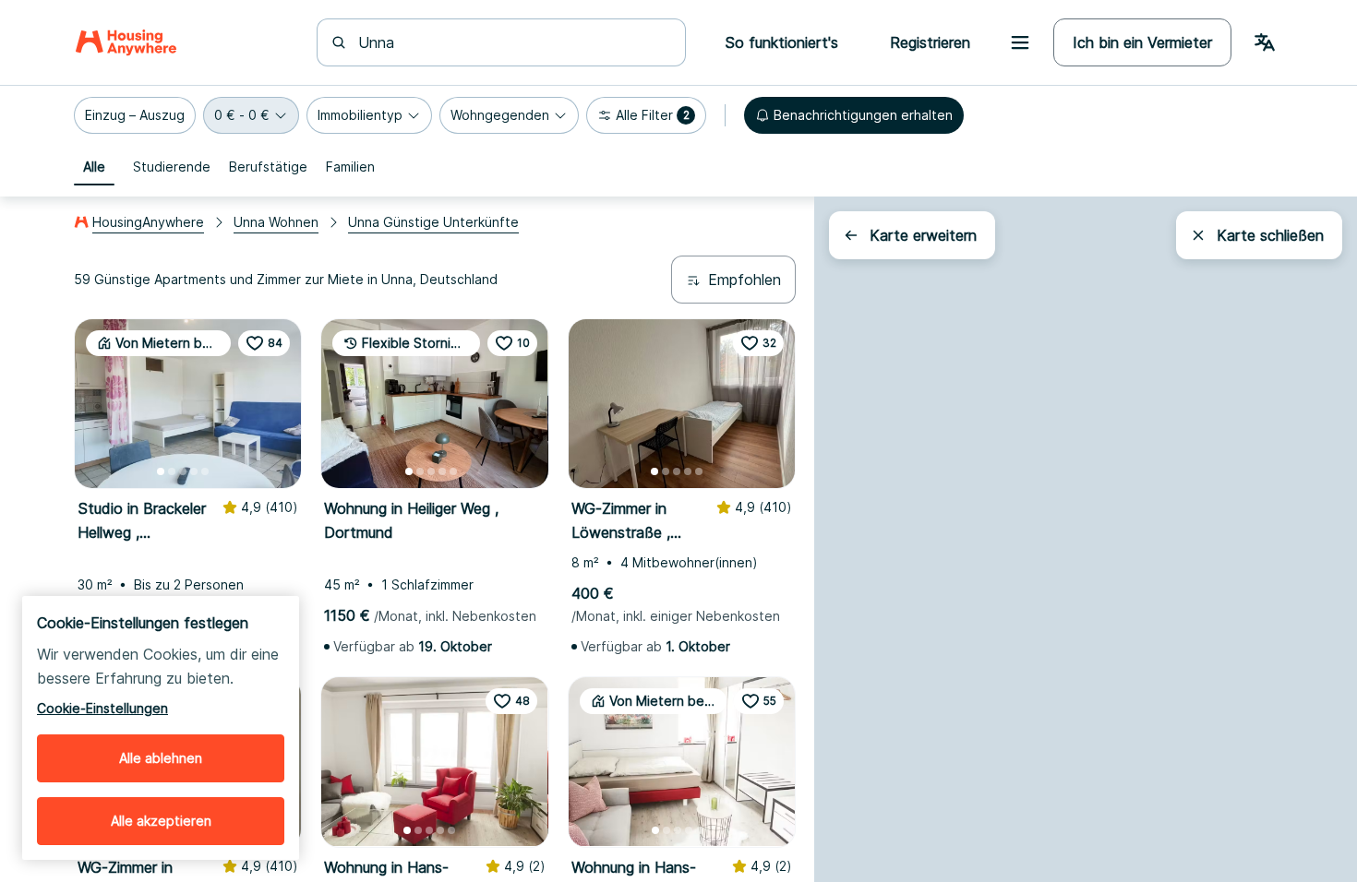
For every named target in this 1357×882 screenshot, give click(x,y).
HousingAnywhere (148, 222)
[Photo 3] (182, 471)
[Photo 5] (204, 471)
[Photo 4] (193, 471)
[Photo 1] (160, 471)
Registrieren (930, 42)
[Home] (126, 42)
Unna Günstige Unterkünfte (433, 222)
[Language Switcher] (1264, 42)
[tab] (94, 167)
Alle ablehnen (160, 758)
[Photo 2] (171, 471)
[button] (135, 115)
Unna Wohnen (276, 222)
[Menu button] (1020, 42)
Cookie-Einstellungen (102, 708)
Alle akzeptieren (161, 820)
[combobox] (512, 42)
